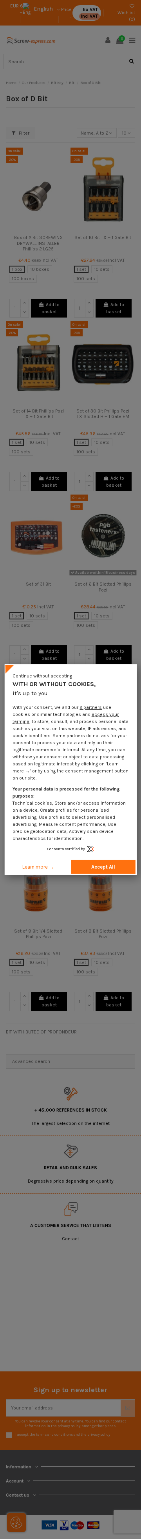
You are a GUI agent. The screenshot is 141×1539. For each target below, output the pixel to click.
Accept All (103, 867)
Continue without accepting (42, 675)
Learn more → (38, 867)
